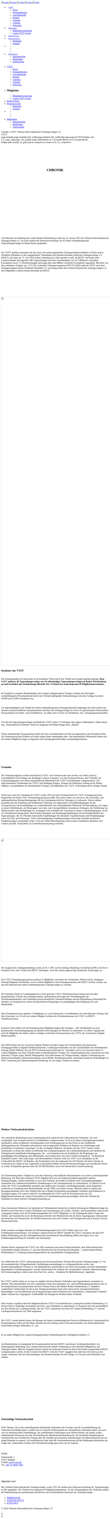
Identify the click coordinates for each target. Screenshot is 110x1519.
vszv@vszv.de (15, 1462)
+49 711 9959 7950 (14, 1465)
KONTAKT (12, 1503)
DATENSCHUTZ (15, 1500)
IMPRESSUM (13, 1498)
